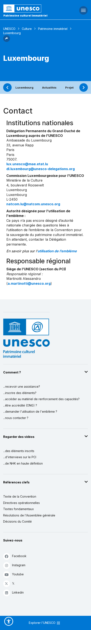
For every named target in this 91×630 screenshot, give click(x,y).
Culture (27, 29)
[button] (6, 41)
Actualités (49, 87)
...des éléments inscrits (18, 451)
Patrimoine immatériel (53, 29)
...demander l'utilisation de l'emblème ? (30, 411)
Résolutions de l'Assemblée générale (29, 515)
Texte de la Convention (19, 496)
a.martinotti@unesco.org (29, 283)
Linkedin (18, 592)
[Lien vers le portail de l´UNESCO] (30, 8)
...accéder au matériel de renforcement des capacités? (41, 399)
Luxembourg (24, 87)
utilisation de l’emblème (57, 251)
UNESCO (9, 29)
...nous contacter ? (15, 418)
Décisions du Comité (17, 521)
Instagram (18, 565)
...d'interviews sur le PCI (19, 457)
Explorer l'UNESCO (42, 622)
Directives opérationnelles (21, 503)
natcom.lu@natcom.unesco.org (33, 204)
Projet (69, 87)
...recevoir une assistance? (21, 386)
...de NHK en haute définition (23, 463)
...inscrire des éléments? (19, 393)
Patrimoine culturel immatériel (25, 15)
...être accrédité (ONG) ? (20, 405)
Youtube (18, 574)
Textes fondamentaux (18, 509)
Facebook (19, 556)
